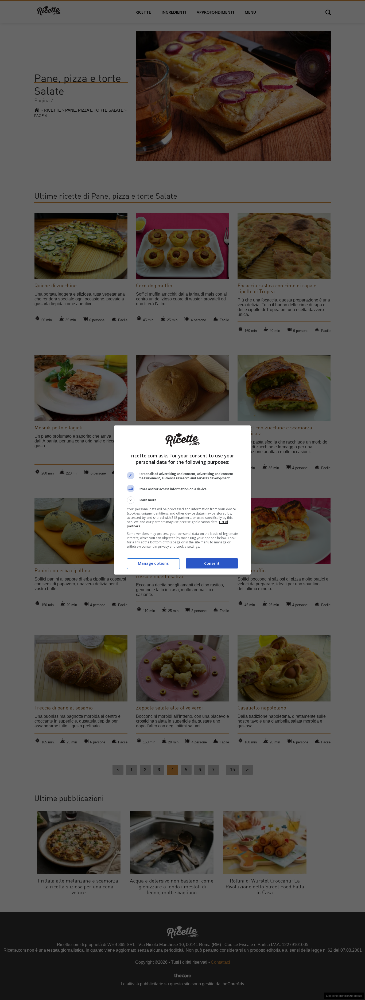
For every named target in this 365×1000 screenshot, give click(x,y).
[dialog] (182, 500)
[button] (182, 500)
